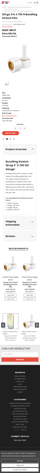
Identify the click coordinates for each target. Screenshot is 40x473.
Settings (20, 461)
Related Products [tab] (18, 248)
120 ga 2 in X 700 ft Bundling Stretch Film (10, 284)
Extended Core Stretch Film (20, 406)
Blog (20, 384)
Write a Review (7, 26)
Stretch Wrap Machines (20, 414)
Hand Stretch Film (20, 408)
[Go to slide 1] (3, 325)
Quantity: (20, 124)
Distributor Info (20, 379)
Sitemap (20, 392)
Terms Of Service (20, 376)
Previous (3, 471)
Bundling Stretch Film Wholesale (20, 403)
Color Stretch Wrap (20, 419)
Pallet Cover (20, 424)
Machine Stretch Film (20, 411)
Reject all (20, 465)
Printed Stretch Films (20, 427)
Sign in (16, 389)
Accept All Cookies (20, 470)
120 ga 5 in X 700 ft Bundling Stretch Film (29, 284)
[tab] (20, 149)
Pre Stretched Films (20, 416)
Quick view (10, 295)
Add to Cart (10, 299)
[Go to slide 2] (37, 325)
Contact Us (20, 381)
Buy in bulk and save (9, 116)
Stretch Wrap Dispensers (20, 422)
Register (23, 389)
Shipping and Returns (20, 387)
